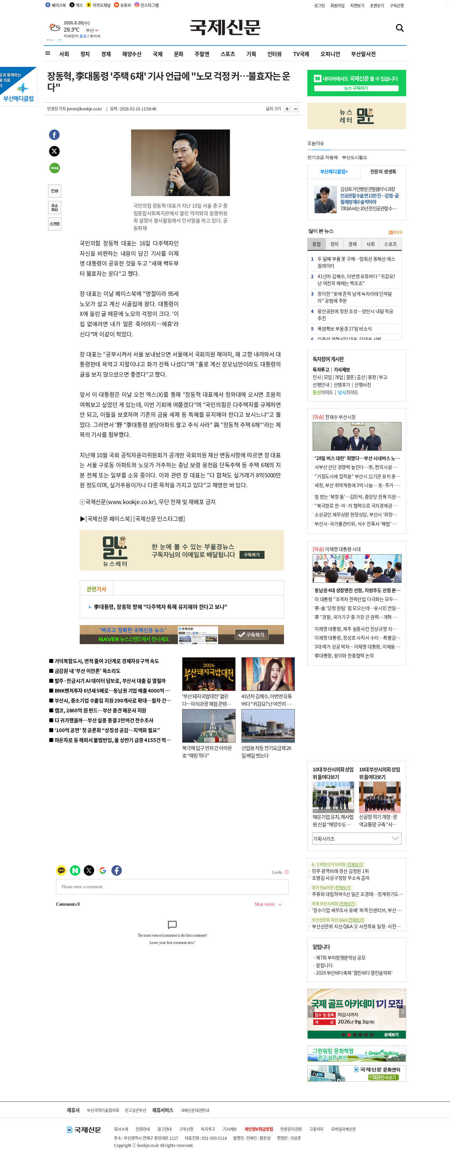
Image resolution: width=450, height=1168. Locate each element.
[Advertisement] (231, 279)
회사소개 (121, 1129)
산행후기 (342, 384)
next (402, 1012)
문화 (179, 54)
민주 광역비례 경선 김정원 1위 (340, 871)
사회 (64, 54)
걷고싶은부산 (135, 1110)
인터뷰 (274, 54)
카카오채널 (101, 5)
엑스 (79, 5)
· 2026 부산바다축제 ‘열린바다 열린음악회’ (352, 972)
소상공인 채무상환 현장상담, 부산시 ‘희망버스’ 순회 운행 (368, 514)
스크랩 (54, 224)
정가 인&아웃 (331, 887)
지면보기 (357, 5)
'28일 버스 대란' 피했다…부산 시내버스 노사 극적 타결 (366, 458)
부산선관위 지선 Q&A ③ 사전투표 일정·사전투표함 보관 (365, 926)
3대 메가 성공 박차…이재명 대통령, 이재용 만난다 (361, 646)
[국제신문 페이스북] (108, 518)
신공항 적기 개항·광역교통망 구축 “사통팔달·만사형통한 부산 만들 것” (380, 827)
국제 (158, 54)
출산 (361, 377)
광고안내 (164, 1129)
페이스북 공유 (54, 135)
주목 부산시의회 (333, 903)
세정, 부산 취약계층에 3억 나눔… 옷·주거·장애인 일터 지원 (371, 485)
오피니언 (330, 54)
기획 (251, 54)
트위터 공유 (54, 152)
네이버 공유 (54, 168)
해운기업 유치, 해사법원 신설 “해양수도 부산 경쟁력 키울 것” (333, 824)
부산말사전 (363, 54)
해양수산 (132, 54)
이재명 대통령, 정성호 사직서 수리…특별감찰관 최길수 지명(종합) (377, 637)
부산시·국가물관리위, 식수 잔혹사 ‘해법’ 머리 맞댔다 (364, 523)
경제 (106, 54)
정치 (85, 54)
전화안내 (143, 1129)
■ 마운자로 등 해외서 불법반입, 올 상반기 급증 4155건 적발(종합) (116, 739)
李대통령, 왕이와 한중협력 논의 (344, 655)
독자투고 (208, 1129)
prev (311, 1012)
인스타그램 (149, 5)
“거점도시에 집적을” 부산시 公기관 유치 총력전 (359, 476)
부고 (383, 377)
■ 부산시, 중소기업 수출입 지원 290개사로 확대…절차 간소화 (112, 700)
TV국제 (301, 54)
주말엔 (202, 54)
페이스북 (59, 5)
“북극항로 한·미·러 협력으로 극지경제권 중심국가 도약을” (370, 505)
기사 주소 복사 (54, 208)
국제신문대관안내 (195, 1110)
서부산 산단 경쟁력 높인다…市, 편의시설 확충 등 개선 (365, 467)
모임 (328, 377)
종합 (316, 244)
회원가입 (337, 5)
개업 (339, 377)
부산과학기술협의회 (103, 1110)
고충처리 (316, 1129)
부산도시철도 (354, 157)
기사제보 (230, 1129)
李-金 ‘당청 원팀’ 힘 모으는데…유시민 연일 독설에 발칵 (367, 608)
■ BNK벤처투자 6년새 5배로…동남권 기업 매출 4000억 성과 (111, 690)
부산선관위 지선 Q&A (338, 920)
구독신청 (397, 5)
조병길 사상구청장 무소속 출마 (341, 877)
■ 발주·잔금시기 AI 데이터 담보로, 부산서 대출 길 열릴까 (107, 680)
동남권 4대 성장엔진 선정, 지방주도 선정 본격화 (360, 590)
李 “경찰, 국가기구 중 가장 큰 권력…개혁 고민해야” (363, 616)
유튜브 (125, 5)
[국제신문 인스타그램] (159, 518)
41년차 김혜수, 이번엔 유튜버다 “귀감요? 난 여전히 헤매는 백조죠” (266, 703)
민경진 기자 (56, 108)
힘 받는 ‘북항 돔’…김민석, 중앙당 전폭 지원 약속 (360, 496)
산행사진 (362, 384)
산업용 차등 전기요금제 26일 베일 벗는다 (266, 751)
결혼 (350, 377)
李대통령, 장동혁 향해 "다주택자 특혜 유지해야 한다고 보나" (160, 607)
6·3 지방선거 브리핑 (337, 864)
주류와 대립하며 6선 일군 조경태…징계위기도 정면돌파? (365, 894)
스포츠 (228, 54)
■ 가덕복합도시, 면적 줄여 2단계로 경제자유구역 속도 (104, 660)
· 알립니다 (322, 965)
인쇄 (54, 192)
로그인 (319, 5)
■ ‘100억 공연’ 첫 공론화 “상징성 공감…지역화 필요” (104, 729)
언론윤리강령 (291, 1129)
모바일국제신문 (343, 1129)
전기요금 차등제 (322, 157)
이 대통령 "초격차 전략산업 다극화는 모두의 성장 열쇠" (366, 599)
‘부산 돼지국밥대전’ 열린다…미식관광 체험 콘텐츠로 (206, 703)
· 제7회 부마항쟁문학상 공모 (339, 957)
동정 (372, 377)
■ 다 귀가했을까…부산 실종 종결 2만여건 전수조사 (101, 720)
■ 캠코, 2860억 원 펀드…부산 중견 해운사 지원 (97, 710)
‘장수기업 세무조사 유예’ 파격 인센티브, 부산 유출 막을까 (365, 910)
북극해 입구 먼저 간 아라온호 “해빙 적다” (207, 751)
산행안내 (321, 384)
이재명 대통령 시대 (337, 549)
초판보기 (377, 5)
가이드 (323, 392)
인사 (317, 377)
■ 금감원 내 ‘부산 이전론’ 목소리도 (85, 670)
